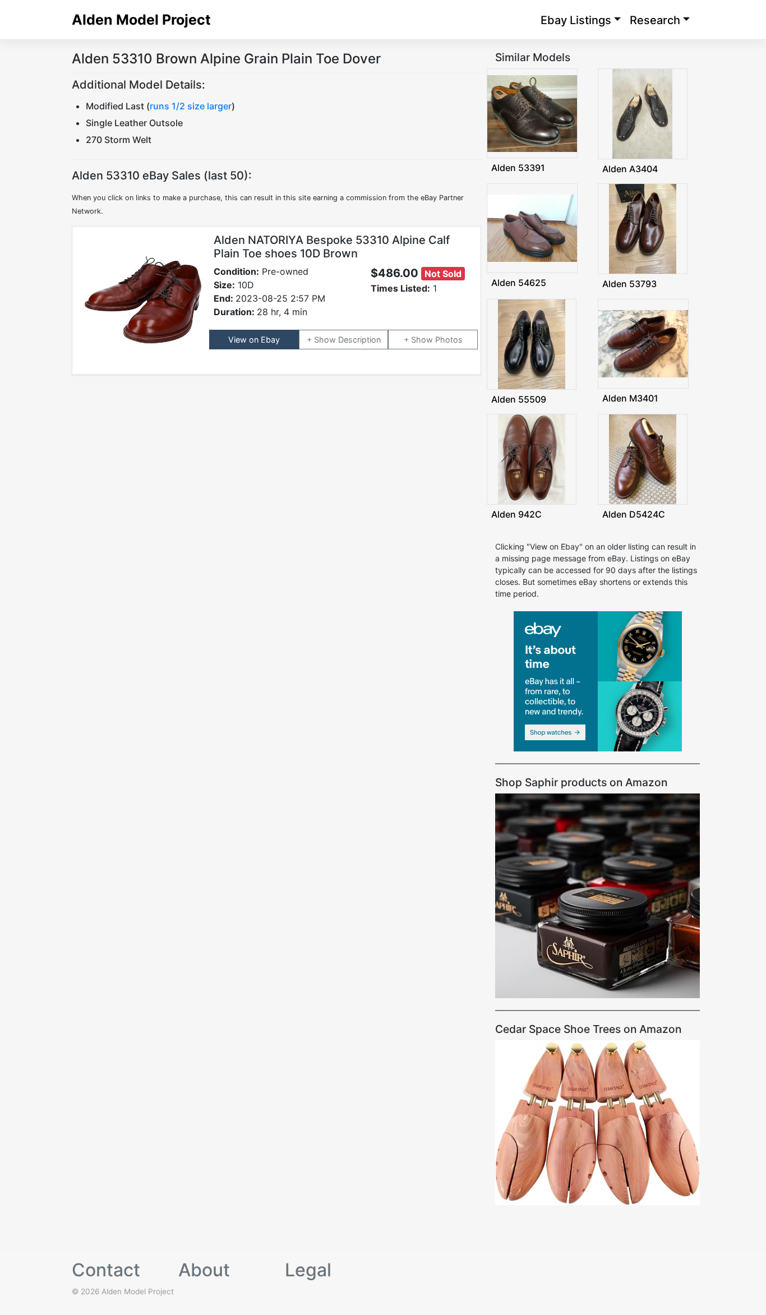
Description (359, 339)
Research (655, 20)
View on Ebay (254, 339)
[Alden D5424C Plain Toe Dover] (642, 458)
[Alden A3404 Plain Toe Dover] (642, 113)
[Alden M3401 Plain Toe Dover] (643, 342)
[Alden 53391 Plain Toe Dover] (532, 112)
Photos (449, 339)
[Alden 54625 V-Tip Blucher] (532, 227)
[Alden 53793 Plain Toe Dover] (642, 228)
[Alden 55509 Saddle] (531, 343)
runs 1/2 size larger (191, 106)
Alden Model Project (141, 19)
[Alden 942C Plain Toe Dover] (531, 458)
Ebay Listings (576, 20)
